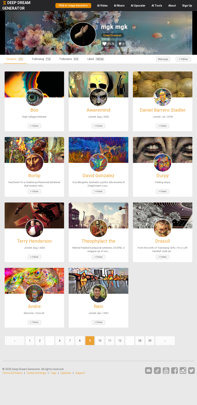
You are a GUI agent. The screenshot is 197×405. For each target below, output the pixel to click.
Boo (34, 110)
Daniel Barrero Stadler (163, 110)
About (172, 5)
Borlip (34, 175)
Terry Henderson (34, 241)
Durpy (162, 175)
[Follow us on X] (191, 370)
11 (109, 340)
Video (102, 5)
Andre (34, 306)
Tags (53, 372)
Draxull (162, 241)
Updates (66, 372)
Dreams (15, 59)
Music (119, 5)
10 (99, 340)
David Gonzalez (98, 175)
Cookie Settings (36, 372)
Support (80, 372)
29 (149, 340)
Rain (98, 306)
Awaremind (98, 110)
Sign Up (187, 5)
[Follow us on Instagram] (183, 370)
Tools (157, 5)
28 (139, 340)
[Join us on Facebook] (174, 370)
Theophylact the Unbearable (98, 243)
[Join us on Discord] (148, 370)
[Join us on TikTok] (157, 370)
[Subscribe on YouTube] (166, 370)
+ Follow (183, 59)
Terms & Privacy (12, 372)
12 (119, 340)
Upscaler (138, 5)
